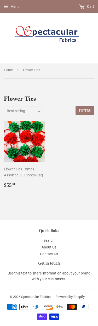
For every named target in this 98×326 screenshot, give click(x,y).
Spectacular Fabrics (36, 297)
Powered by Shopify (70, 297)
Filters (85, 111)
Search (49, 240)
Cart (90, 6)
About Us (49, 247)
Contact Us (49, 254)
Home (8, 70)
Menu (15, 6)
